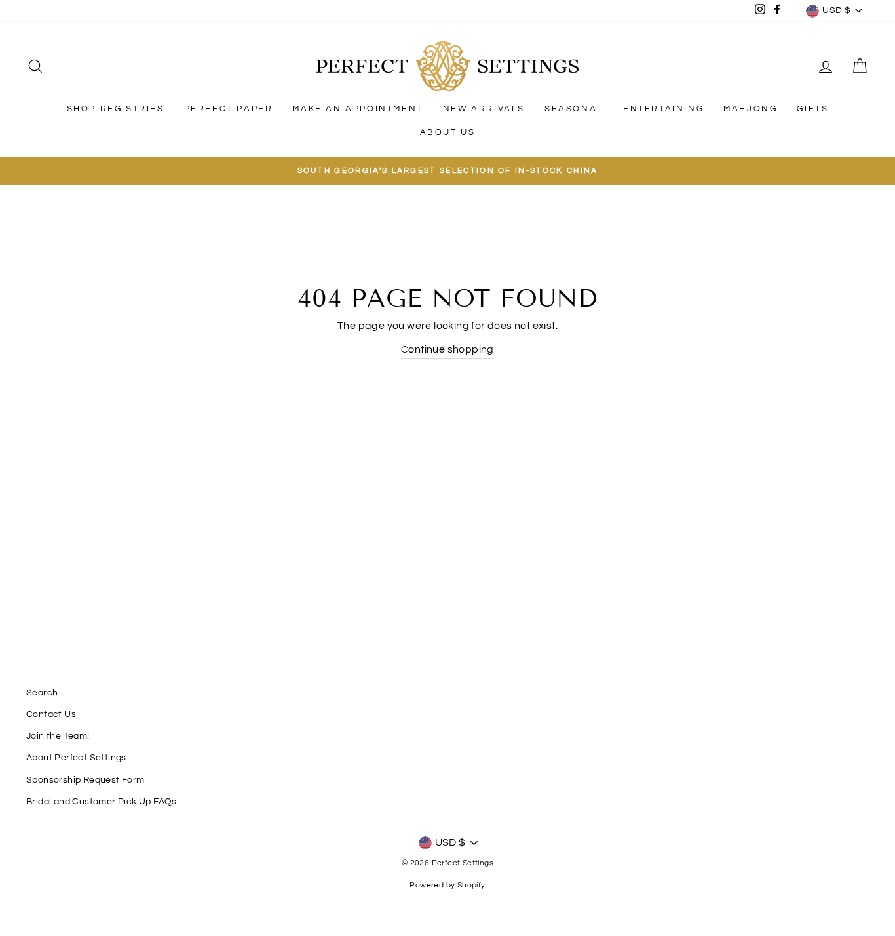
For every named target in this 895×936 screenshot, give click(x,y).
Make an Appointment (357, 108)
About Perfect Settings (76, 757)
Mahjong (750, 108)
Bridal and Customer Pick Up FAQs (101, 801)
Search (42, 692)
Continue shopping (447, 349)
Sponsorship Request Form (85, 780)
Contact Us (51, 714)
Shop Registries (115, 108)
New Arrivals (484, 108)
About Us (448, 132)
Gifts (812, 108)
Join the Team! (58, 736)
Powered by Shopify (447, 885)
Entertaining (663, 108)
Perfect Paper (228, 108)
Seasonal (573, 108)
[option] (447, 171)
